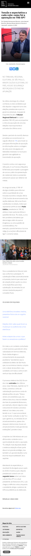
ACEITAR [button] (6, 552)
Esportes (19, 529)
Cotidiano (6, 529)
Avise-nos (18, 508)
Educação (6, 532)
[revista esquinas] (10, 4)
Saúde (18, 532)
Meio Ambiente (7, 535)
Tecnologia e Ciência (20, 535)
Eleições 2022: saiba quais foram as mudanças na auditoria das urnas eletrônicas (15, 326)
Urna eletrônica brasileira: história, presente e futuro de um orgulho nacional (14, 314)
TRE (16, 141)
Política (5, 526)
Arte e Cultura (21, 526)
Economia (6, 539)
